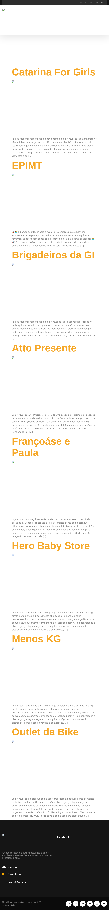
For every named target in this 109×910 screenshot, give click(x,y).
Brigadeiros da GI (53, 254)
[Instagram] (86, 2)
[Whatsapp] (83, 904)
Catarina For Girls (54, 72)
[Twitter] (102, 2)
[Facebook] (69, 904)
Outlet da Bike (45, 731)
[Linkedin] (91, 2)
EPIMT (27, 165)
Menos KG (36, 638)
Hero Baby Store (51, 545)
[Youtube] (96, 2)
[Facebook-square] (80, 2)
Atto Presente (44, 348)
